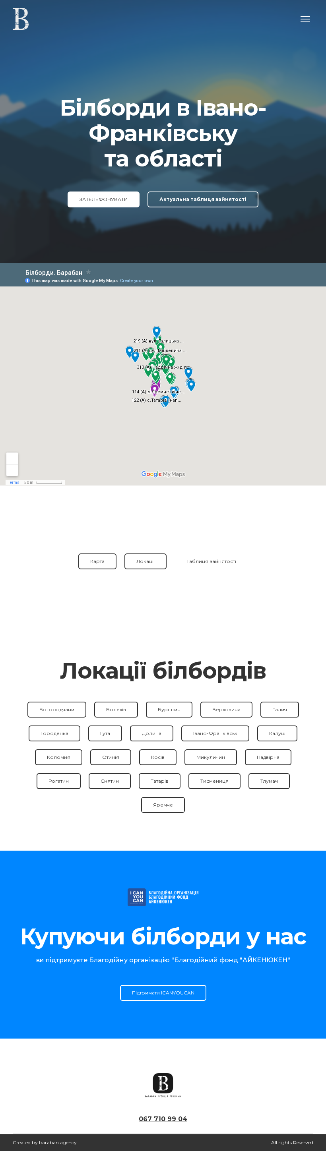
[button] (104, 199)
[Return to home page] (21, 19)
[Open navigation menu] (305, 19)
